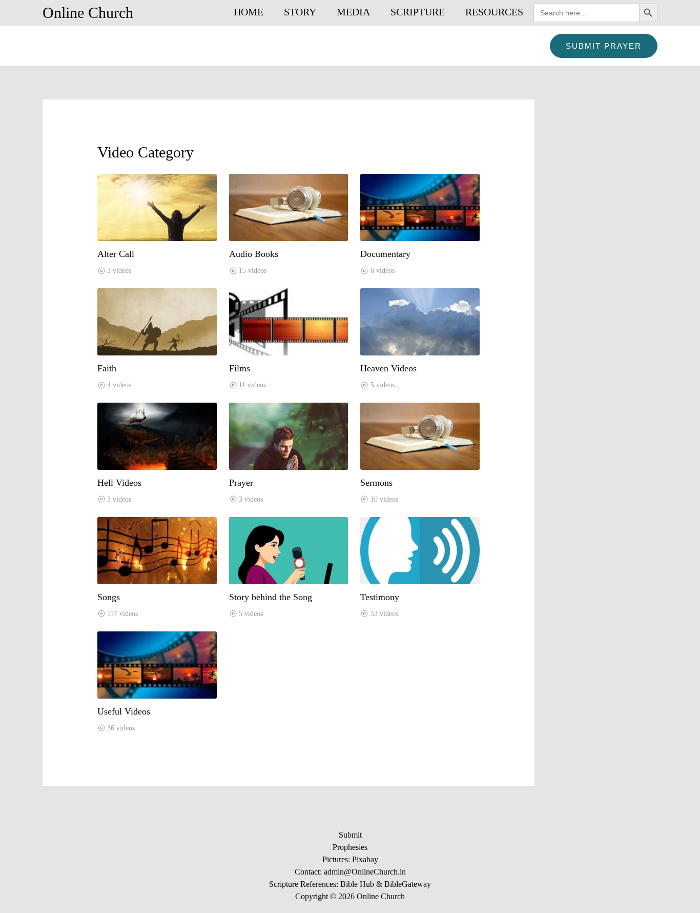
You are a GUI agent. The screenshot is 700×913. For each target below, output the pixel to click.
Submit (350, 834)
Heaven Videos (388, 368)
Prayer (241, 483)
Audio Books (253, 254)
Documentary (385, 254)
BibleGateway (407, 884)
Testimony (379, 597)
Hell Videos (119, 483)
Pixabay (365, 859)
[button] (603, 46)
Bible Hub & (362, 884)
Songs (108, 597)
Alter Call (115, 254)
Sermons (376, 483)
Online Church (88, 12)
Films (239, 368)
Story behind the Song (270, 597)
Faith (106, 368)
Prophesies (350, 847)
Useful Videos (123, 711)
